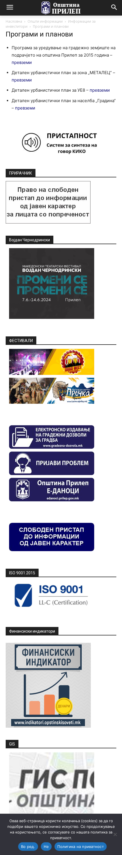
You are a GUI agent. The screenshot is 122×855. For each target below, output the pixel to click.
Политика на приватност (80, 846)
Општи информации (45, 21)
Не (46, 846)
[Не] (115, 834)
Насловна (14, 21)
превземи (22, 62)
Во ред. (28, 846)
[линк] (48, 222)
